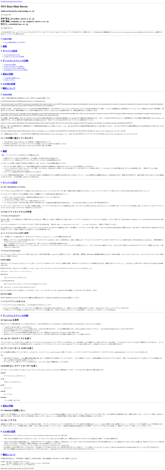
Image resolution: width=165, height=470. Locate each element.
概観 (5, 46)
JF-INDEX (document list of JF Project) (11, 1)
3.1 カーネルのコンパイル (12, 54)
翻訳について (9, 88)
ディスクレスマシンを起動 (15, 61)
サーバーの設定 (10, 51)
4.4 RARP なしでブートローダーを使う (16, 70)
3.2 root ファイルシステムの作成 (14, 56)
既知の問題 (8, 74)
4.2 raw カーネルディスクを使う (14, 66)
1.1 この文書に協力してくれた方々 (14, 42)
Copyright (7, 38)
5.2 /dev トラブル (9, 79)
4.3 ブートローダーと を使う (14, 68)
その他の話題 (9, 84)
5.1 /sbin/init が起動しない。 (12, 78)
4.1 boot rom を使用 (10, 64)
